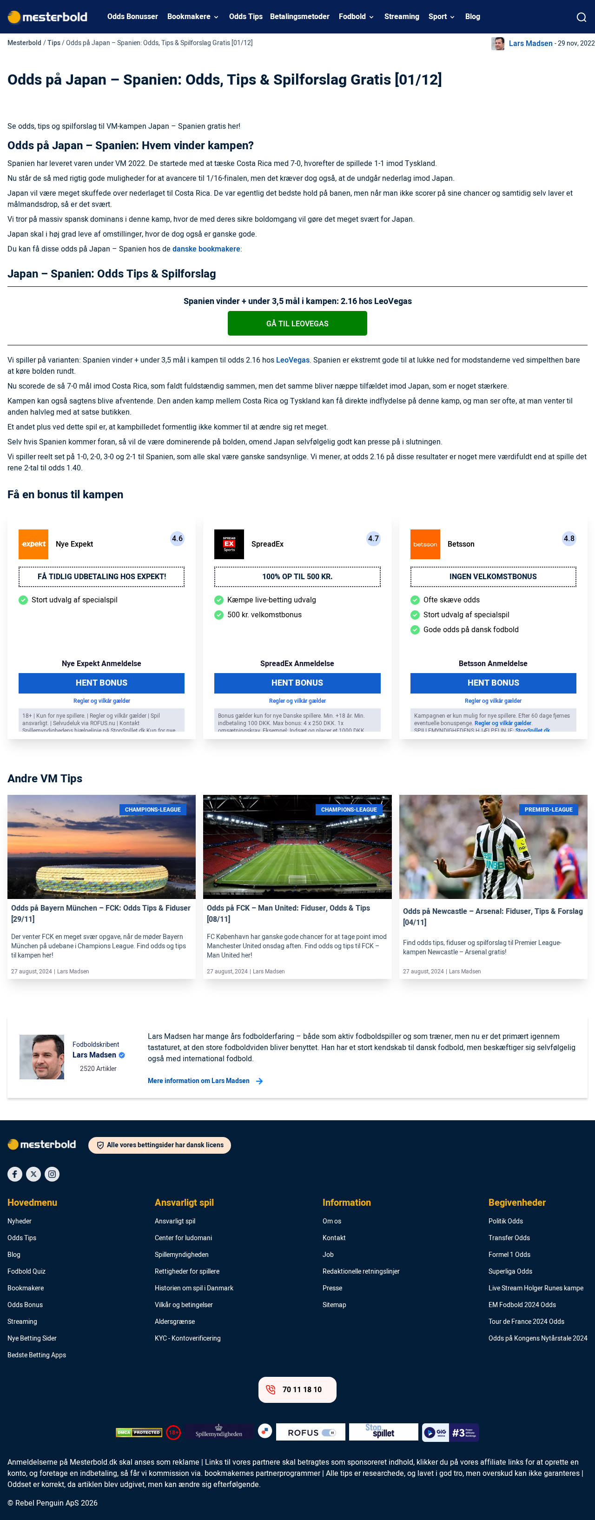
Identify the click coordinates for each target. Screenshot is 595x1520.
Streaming (401, 16)
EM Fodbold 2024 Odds (522, 1305)
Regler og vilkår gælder (101, 701)
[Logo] (47, 1146)
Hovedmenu (32, 1202)
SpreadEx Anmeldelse (297, 663)
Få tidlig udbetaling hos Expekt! (102, 576)
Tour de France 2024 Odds (526, 1322)
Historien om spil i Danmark (194, 1288)
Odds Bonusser (132, 16)
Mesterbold (24, 43)
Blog (472, 16)
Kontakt (334, 1238)
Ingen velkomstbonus (493, 576)
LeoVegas (293, 360)
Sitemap (334, 1305)
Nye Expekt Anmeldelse (101, 663)
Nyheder (19, 1221)
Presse (332, 1288)
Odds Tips (246, 16)
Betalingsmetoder (300, 16)
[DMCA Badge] (139, 1432)
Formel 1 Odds (509, 1255)
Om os (332, 1221)
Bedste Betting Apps (36, 1355)
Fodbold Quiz (26, 1271)
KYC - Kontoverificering (188, 1338)
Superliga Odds (510, 1271)
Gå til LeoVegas (297, 324)
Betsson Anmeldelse (493, 663)
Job (328, 1255)
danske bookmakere (206, 249)
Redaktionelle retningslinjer (361, 1271)
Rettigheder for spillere (187, 1271)
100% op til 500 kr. (297, 576)
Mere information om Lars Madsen (199, 1081)
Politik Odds (506, 1221)
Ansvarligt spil (184, 1202)
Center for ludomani (183, 1238)
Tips (53, 43)
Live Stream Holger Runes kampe (536, 1288)
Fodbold (352, 16)
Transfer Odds (509, 1238)
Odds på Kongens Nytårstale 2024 (538, 1338)
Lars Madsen (531, 43)
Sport (438, 16)
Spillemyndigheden (182, 1255)
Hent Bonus (101, 683)
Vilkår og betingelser (184, 1305)
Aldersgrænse (175, 1322)
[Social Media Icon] (14, 1174)
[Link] (101, 847)
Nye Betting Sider (32, 1338)
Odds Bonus (25, 1305)
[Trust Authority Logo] (219, 1432)
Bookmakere (189, 16)
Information (347, 1202)
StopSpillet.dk (533, 731)
